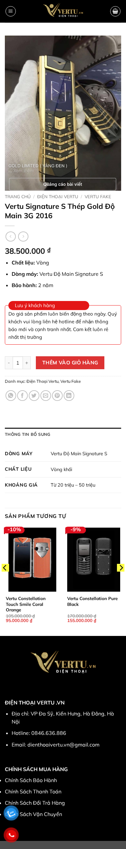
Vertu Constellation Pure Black (92, 601)
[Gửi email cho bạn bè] (45, 395)
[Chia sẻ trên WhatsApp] (10, 395)
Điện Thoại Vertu (57, 196)
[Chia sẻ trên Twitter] (34, 395)
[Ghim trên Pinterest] (57, 395)
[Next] (121, 580)
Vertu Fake (98, 196)
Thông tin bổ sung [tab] (27, 434)
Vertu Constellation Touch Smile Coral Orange (26, 604)
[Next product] (10, 236)
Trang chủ (18, 196)
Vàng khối (61, 469)
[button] (10, 11)
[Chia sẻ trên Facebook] (22, 395)
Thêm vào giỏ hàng (70, 362)
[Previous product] (23, 236)
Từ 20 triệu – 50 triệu (73, 485)
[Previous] (5, 580)
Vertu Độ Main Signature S (79, 454)
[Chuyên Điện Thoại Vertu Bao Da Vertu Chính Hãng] (63, 11)
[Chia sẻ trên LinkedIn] (69, 395)
